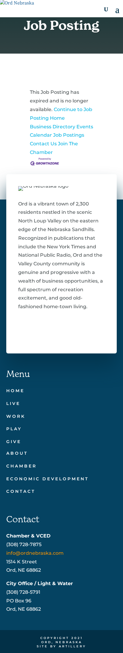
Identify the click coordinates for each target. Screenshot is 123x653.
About (17, 453)
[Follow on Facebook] (21, 329)
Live (13, 403)
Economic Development (47, 478)
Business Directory (52, 127)
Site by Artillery (61, 646)
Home (15, 390)
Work (15, 416)
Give (13, 441)
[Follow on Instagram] (60, 329)
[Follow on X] (40, 329)
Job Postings (68, 135)
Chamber (21, 466)
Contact (20, 491)
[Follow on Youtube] (79, 329)
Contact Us (43, 144)
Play (14, 428)
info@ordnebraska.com (35, 553)
